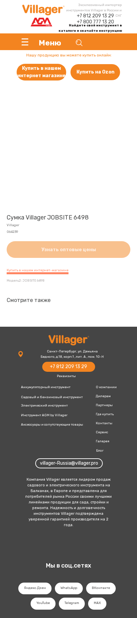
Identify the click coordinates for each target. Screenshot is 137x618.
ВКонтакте (101, 588)
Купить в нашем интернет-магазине (37, 270)
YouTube (43, 603)
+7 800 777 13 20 (95, 22)
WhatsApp (69, 588)
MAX (97, 603)
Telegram (72, 603)
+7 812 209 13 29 (95, 16)
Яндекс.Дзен (35, 588)
